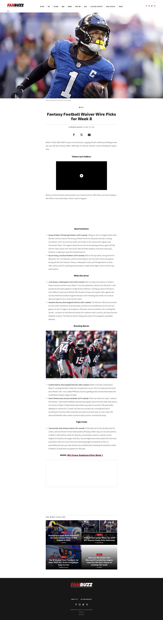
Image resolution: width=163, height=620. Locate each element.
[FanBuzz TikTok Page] (152, 6)
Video (121, 6)
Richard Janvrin (76, 127)
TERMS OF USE (81, 612)
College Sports (96, 6)
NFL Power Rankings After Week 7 (85, 455)
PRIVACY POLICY (81, 614)
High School (110, 6)
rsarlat (100, 567)
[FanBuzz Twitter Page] (155, 6)
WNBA (70, 6)
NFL (49, 6)
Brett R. (64, 542)
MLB (85, 6)
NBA (63, 6)
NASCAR (78, 6)
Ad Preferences (86, 599)
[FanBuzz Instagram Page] (149, 6)
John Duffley (100, 542)
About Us (74, 599)
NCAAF (42, 6)
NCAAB (56, 6)
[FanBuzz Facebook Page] (146, 6)
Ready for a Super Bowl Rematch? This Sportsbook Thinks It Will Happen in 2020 (63, 537)
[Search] (154, 2)
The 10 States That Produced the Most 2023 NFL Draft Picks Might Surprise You (64, 562)
